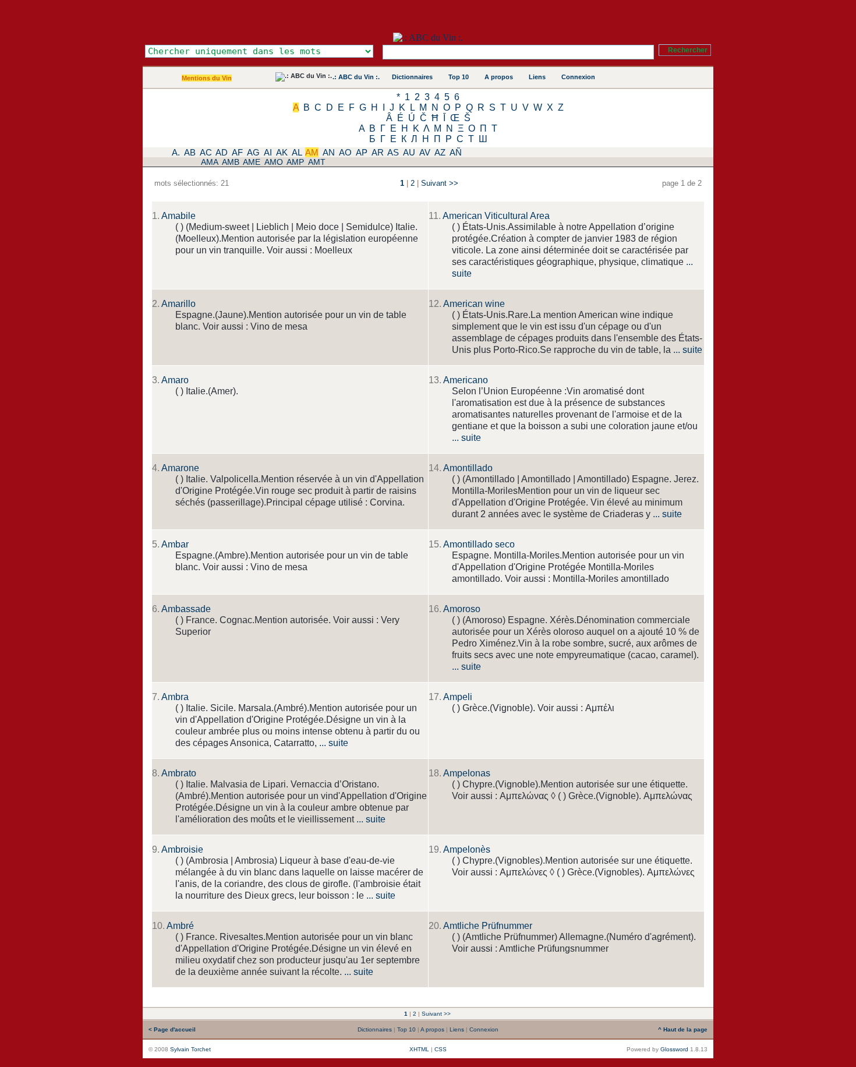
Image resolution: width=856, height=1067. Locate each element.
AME (251, 162)
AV (424, 152)
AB (190, 152)
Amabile (178, 216)
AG (253, 152)
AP (361, 152)
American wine (474, 304)
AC (206, 152)
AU (409, 152)
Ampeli (457, 697)
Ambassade (186, 609)
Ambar (175, 544)
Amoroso (461, 609)
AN (329, 152)
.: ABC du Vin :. (356, 76)
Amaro (175, 380)
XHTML (419, 1049)
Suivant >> (439, 183)
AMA (209, 162)
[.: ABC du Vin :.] (428, 38)
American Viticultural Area (496, 216)
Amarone (180, 468)
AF (237, 152)
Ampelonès (466, 849)
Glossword (674, 1049)
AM (312, 152)
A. (176, 152)
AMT (317, 162)
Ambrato (178, 773)
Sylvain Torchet (190, 1049)
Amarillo (178, 304)
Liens (537, 76)
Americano (465, 380)
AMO (273, 162)
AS (393, 152)
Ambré (180, 926)
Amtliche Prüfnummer (487, 926)
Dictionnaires (412, 76)
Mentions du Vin (207, 78)
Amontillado (468, 468)
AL (297, 152)
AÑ (456, 152)
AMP (295, 162)
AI (268, 152)
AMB (230, 162)
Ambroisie (182, 849)
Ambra (175, 697)
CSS (440, 1049)
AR (378, 152)
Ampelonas (466, 773)
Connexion (578, 76)
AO (345, 152)
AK (282, 152)
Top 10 (458, 76)
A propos (498, 76)
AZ (439, 152)
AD (221, 152)
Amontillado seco (479, 544)
